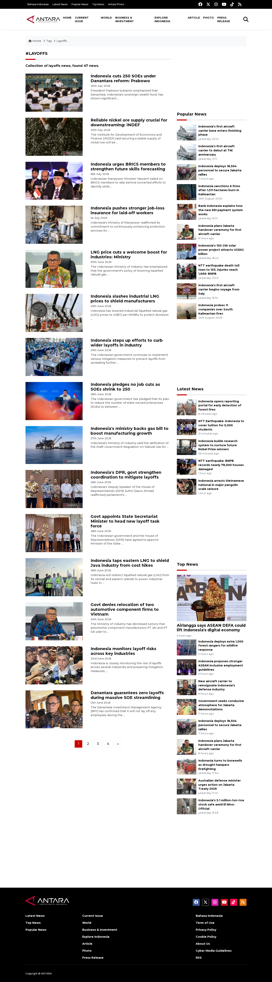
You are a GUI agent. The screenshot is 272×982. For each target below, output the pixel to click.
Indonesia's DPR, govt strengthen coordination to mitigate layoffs (126, 475)
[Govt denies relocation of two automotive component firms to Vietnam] (54, 621)
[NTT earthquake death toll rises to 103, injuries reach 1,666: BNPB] (186, 271)
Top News (98, 4)
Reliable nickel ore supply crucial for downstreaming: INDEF (129, 122)
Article (194, 17)
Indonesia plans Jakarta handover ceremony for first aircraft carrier (219, 230)
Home (67, 17)
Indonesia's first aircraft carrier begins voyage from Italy (218, 289)
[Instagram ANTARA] (216, 4)
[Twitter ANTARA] (208, 4)
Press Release (223, 19)
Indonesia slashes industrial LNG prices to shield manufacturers (125, 298)
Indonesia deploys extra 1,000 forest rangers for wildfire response (220, 646)
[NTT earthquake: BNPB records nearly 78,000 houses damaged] (186, 467)
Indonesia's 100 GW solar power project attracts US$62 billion (221, 250)
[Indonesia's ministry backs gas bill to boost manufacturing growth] (54, 445)
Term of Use (205, 923)
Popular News (79, 4)
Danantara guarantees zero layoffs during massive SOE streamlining (127, 695)
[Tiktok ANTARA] (232, 4)
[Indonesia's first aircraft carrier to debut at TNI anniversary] (186, 152)
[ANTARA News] (43, 19)
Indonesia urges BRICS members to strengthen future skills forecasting (128, 166)
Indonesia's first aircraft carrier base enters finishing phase (219, 131)
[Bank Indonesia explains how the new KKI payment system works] (186, 211)
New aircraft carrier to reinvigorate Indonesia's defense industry (216, 685)
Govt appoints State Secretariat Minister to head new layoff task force (125, 521)
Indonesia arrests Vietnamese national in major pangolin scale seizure (221, 485)
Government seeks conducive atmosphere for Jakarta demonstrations (221, 705)
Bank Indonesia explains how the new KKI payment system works (220, 210)
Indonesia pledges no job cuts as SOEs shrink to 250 (125, 387)
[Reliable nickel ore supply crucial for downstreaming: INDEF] (54, 136)
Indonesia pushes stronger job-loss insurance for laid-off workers (127, 210)
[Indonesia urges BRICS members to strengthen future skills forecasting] (54, 180)
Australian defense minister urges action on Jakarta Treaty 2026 (219, 785)
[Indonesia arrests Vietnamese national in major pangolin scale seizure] (186, 486)
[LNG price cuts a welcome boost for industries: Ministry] (54, 268)
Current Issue (82, 19)
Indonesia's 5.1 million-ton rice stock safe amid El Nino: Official (221, 804)
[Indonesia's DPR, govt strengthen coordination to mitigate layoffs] (54, 489)
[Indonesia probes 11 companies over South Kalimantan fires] (186, 311)
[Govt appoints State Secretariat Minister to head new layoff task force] (54, 533)
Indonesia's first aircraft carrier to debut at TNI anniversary (216, 150)
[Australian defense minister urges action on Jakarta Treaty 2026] (186, 786)
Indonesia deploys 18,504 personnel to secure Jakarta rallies (219, 170)
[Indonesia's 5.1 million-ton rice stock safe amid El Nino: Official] (186, 806)
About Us (203, 943)
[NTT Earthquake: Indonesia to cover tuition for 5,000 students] (186, 427)
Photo (208, 17)
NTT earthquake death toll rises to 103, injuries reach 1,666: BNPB (218, 270)
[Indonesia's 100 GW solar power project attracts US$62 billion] (186, 251)
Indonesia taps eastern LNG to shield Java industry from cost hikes (130, 563)
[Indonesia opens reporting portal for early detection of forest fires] (186, 407)
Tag (49, 41)
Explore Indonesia (162, 19)
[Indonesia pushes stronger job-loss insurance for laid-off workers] (54, 224)
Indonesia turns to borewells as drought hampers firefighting (220, 765)
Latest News (60, 4)
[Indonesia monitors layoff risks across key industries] (54, 665)
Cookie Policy (206, 937)
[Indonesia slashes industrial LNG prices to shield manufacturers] (54, 313)
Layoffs (62, 41)
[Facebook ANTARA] (200, 4)
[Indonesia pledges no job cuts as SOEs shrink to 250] (54, 401)
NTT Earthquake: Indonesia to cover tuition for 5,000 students (221, 425)
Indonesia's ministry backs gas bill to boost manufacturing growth (129, 431)
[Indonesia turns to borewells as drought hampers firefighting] (186, 766)
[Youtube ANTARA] (224, 4)
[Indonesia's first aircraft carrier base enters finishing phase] (186, 132)
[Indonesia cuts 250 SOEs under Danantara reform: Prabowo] (54, 92)
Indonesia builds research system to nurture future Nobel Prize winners (218, 445)
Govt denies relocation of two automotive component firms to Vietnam (125, 609)
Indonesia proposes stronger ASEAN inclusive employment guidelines (220, 665)
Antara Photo (116, 4)
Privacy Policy (206, 930)
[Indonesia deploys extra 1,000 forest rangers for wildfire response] (186, 647)
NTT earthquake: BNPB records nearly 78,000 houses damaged (221, 465)
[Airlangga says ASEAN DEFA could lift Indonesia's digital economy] (212, 598)
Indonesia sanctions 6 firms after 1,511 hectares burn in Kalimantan (219, 190)
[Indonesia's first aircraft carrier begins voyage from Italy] (186, 291)
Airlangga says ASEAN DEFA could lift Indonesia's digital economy (211, 627)
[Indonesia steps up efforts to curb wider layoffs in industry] (54, 357)
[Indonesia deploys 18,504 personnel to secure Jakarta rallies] (186, 172)
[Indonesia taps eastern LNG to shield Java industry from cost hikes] (54, 577)
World (106, 17)
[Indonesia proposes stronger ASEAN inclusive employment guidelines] (186, 667)
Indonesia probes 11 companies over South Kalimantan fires (215, 309)
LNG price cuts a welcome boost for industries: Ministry (129, 254)
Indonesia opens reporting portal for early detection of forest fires (219, 406)
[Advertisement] (212, 79)
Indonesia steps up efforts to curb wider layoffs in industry (127, 342)
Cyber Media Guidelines (214, 950)
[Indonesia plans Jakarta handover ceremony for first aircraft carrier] (186, 231)
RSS (199, 957)
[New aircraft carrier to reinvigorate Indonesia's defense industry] (186, 687)
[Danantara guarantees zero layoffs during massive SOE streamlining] (54, 709)
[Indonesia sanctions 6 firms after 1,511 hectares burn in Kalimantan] (186, 192)
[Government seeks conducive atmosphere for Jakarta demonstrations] (186, 707)
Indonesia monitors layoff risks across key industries (123, 651)
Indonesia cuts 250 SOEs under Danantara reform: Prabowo (123, 78)
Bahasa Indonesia (38, 4)
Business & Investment (124, 19)
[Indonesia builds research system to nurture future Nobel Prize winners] (186, 447)
